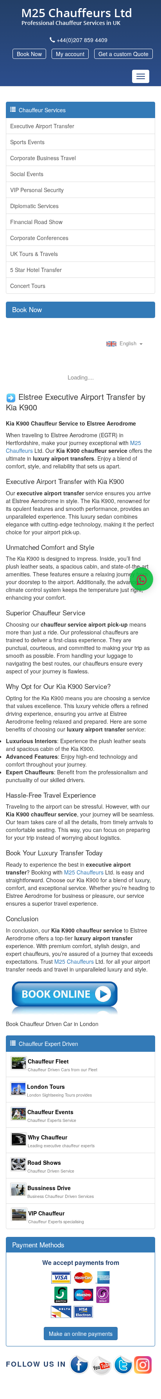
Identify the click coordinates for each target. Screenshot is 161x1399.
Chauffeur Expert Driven (47, 1043)
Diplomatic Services (34, 206)
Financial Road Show (36, 222)
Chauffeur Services (41, 110)
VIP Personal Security (37, 190)
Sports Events (27, 142)
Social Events (26, 174)
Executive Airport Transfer (42, 126)
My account (70, 54)
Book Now (29, 54)
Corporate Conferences (39, 238)
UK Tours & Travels (34, 254)
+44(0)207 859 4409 (82, 40)
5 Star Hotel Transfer (36, 270)
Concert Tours (27, 286)
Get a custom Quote (123, 54)
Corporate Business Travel (43, 158)
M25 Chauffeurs (84, 872)
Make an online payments (81, 1333)
